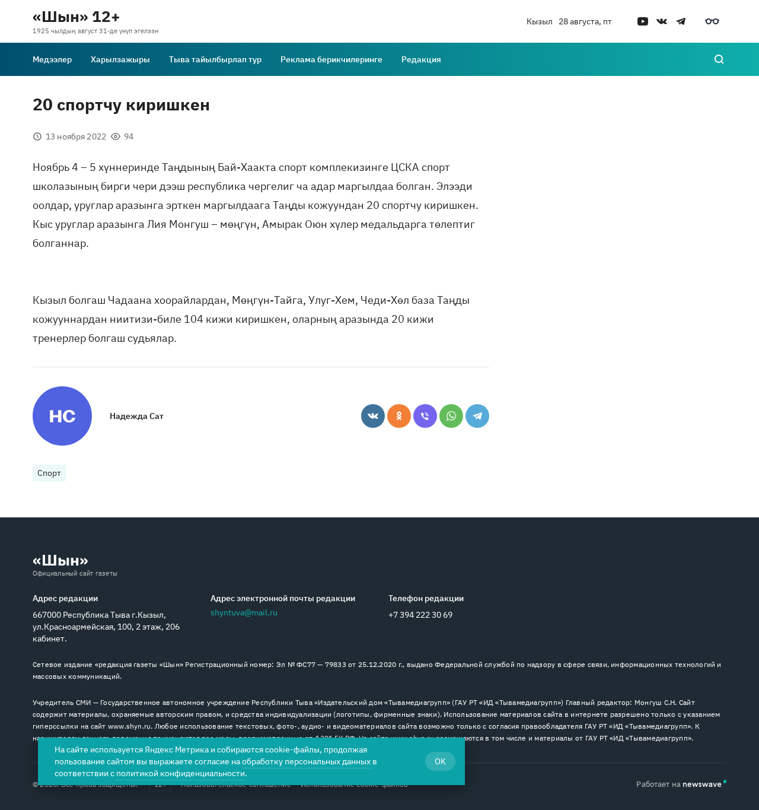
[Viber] (425, 416)
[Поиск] (719, 59)
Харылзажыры (120, 59)
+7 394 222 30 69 (420, 614)
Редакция (421, 59)
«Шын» (60, 559)
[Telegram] (477, 416)
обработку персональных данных (306, 761)
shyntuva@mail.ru (244, 612)
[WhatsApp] (451, 416)
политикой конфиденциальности (180, 773)
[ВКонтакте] (373, 416)
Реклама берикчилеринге (331, 59)
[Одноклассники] (399, 416)
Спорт (49, 473)
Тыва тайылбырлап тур (215, 59)
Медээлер (52, 59)
